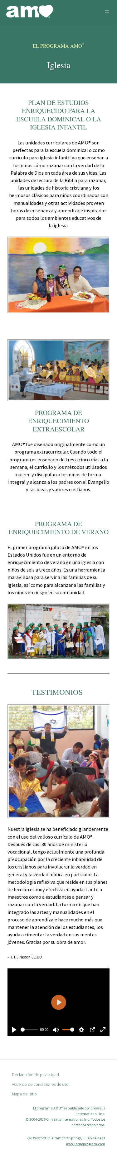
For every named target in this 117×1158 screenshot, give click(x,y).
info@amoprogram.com (85, 1144)
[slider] (29, 1030)
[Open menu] (107, 12)
